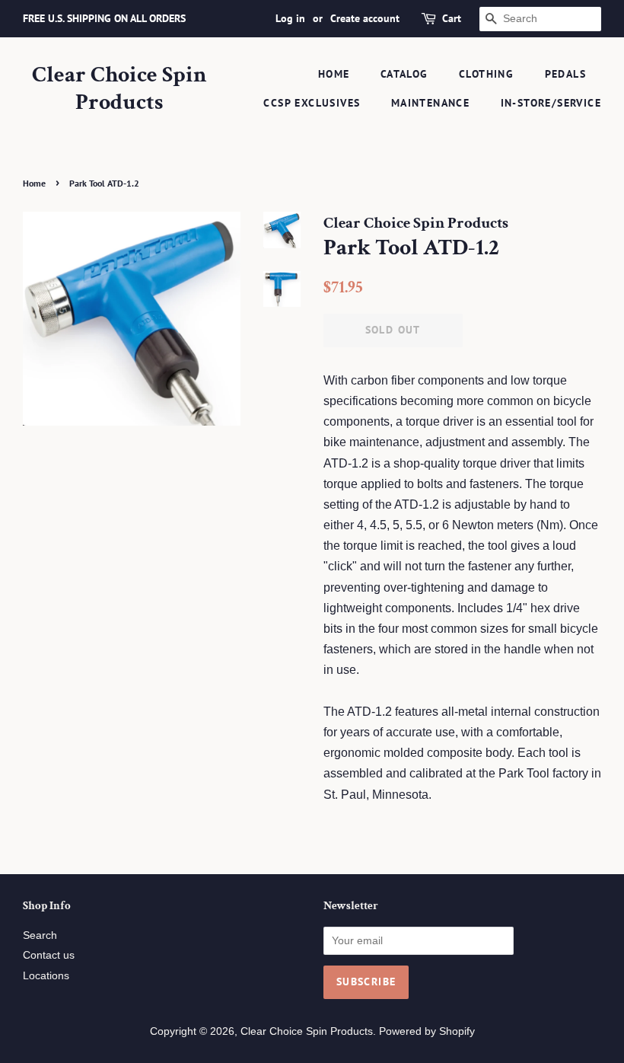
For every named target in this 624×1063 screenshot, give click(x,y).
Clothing (486, 74)
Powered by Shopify (427, 1031)
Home (334, 74)
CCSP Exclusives (311, 103)
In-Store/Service (551, 103)
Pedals (565, 74)
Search (40, 935)
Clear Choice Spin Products (119, 89)
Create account (365, 18)
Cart (451, 18)
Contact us (49, 955)
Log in (290, 18)
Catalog (404, 74)
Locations (46, 976)
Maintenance (430, 103)
